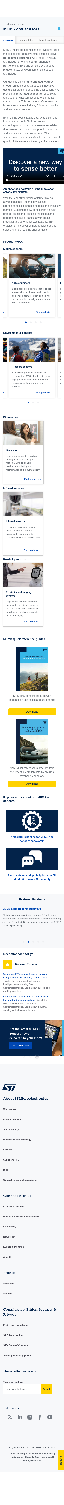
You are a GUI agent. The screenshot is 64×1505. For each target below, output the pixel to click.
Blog (6, 1169)
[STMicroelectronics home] (10, 1087)
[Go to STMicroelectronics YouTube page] (49, 1418)
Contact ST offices (13, 1206)
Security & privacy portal (17, 1355)
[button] (4, 23)
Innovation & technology (17, 1139)
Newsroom (9, 1236)
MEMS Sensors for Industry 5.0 (21, 908)
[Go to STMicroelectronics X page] (10, 1418)
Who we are (9, 1109)
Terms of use (16, 1453)
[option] (32, 285)
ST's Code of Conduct (15, 1345)
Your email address (13, 1382)
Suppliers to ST (12, 1159)
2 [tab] (30, 1056)
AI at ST (7, 1257)
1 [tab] (23, 1056)
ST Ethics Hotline (13, 1335)
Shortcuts (8, 1283)
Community (9, 1226)
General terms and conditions (20, 1180)
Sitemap (7, 1293)
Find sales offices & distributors (21, 1216)
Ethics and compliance (16, 1325)
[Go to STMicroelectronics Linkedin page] (19, 1418)
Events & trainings (13, 1246)
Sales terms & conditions (39, 1453)
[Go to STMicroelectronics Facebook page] (39, 1418)
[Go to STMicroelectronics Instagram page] (29, 1418)
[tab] (7, 40)
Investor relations (13, 1119)
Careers (7, 1149)
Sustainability (11, 1129)
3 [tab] (37, 1056)
